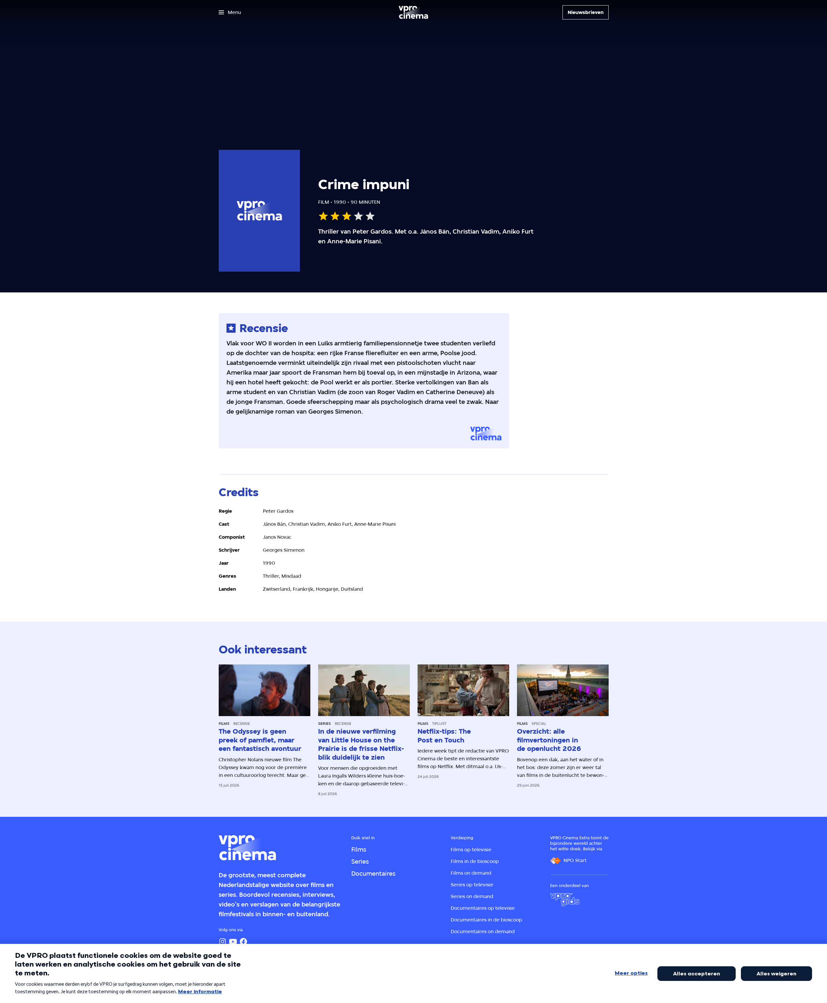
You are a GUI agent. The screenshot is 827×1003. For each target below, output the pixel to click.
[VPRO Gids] (564, 899)
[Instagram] (222, 941)
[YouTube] (233, 941)
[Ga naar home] (413, 12)
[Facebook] (243, 941)
